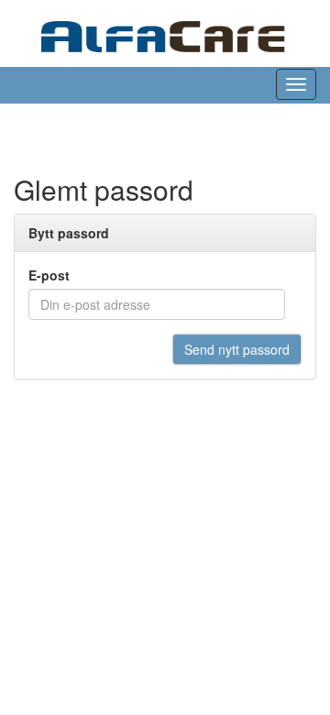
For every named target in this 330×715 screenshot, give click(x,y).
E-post (49, 275)
